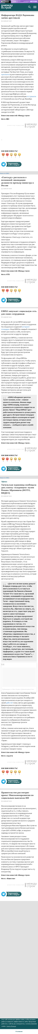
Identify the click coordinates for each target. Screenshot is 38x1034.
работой (9, 703)
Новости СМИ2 (4, 173)
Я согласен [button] (19, 1031)
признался (5, 74)
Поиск (29, 7)
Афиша (4, 482)
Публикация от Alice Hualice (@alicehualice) (16, 689)
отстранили (31, 96)
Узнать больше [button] (11, 1026)
